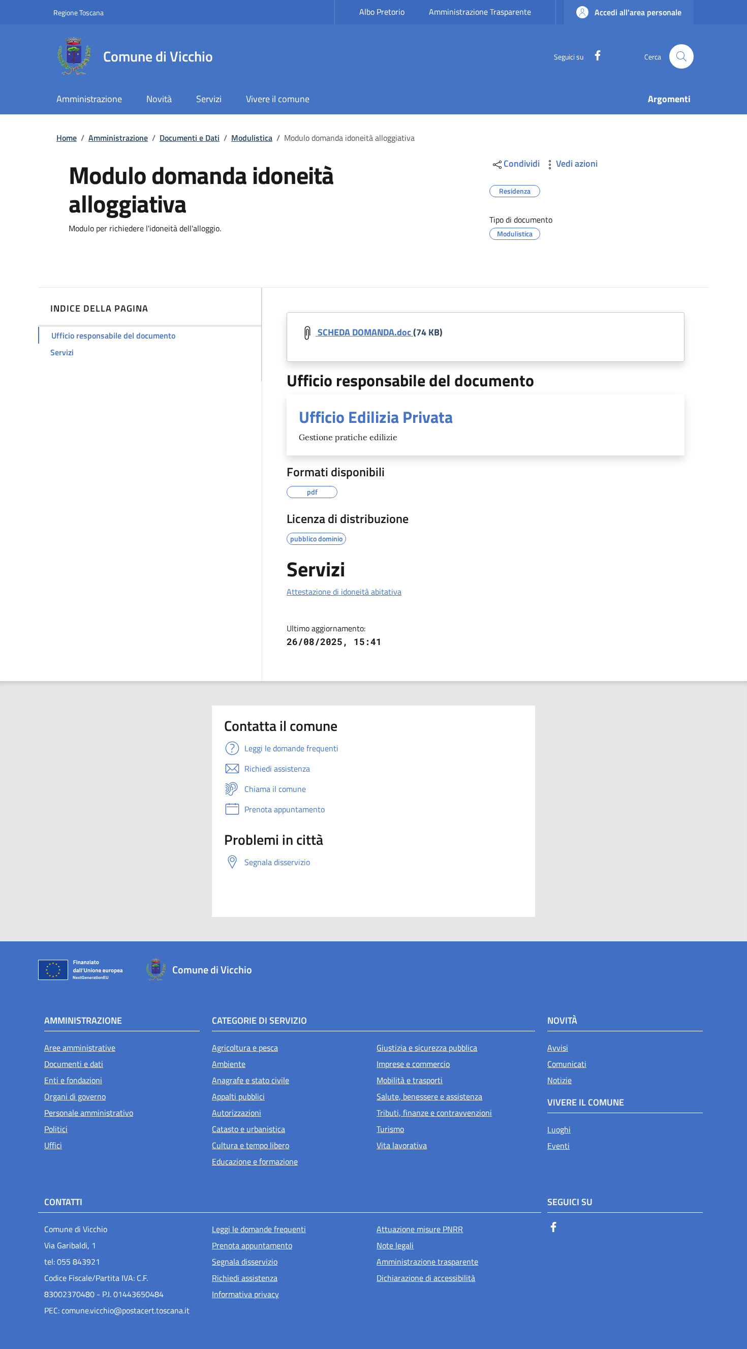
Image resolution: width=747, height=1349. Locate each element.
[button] (629, 12)
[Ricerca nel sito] (681, 56)
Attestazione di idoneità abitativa (344, 592)
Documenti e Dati (190, 138)
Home (66, 138)
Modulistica (251, 138)
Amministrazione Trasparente (480, 12)
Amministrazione (118, 138)
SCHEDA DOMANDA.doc (364, 332)
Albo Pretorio (381, 12)
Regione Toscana (78, 12)
